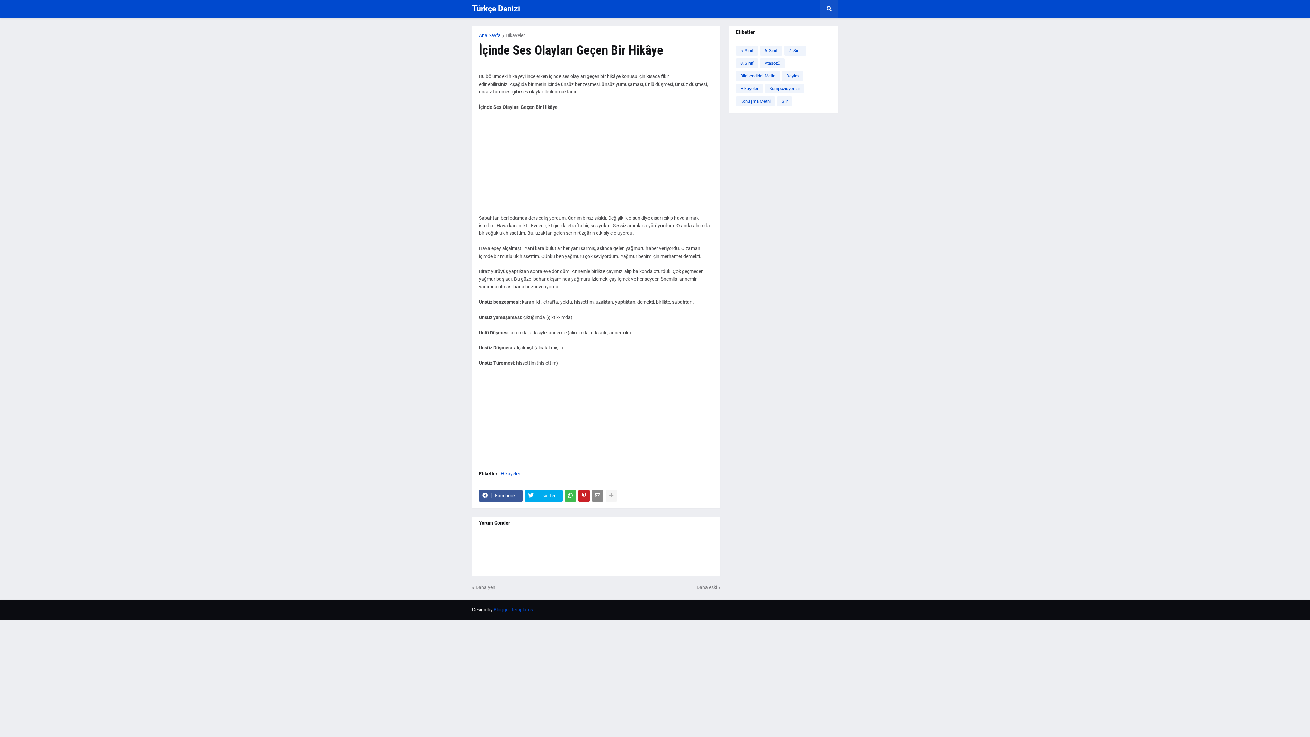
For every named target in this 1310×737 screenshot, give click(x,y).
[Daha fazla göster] (611, 496)
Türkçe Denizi (496, 8)
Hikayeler (515, 35)
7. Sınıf (795, 50)
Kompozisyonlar (784, 88)
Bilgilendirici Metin (757, 75)
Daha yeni (486, 587)
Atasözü (772, 63)
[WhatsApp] (570, 496)
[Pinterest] (584, 496)
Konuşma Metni (755, 101)
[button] (829, 9)
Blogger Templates (513, 609)
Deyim (792, 75)
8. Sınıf (747, 63)
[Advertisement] (596, 166)
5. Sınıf (747, 50)
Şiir (785, 101)
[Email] (597, 496)
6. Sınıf (771, 50)
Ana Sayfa (490, 35)
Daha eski (707, 587)
